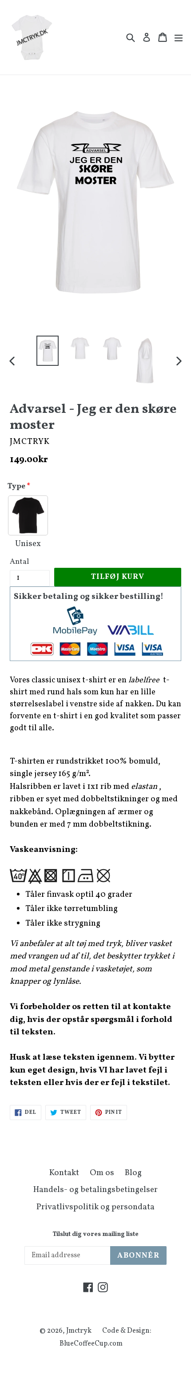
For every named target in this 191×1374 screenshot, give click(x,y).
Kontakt (64, 1173)
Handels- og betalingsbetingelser (95, 1190)
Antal (19, 562)
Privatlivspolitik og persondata (95, 1207)
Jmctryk (79, 1331)
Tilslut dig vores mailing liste (95, 1235)
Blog (133, 1173)
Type (16, 486)
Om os (102, 1173)
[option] (47, 350)
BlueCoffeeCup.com (91, 1344)
